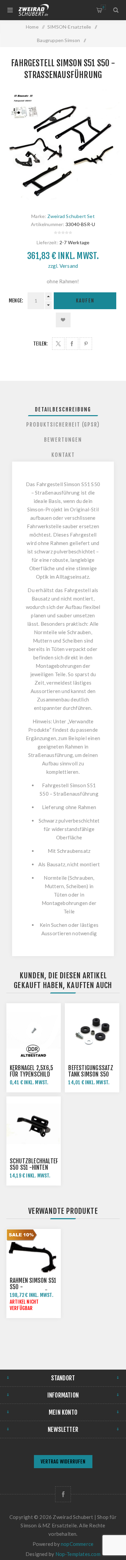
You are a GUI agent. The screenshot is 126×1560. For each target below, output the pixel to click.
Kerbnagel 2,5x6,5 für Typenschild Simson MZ (31, 1074)
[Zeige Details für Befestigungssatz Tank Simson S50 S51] (92, 1030)
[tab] (63, 409)
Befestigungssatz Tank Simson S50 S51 (90, 1074)
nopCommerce (77, 1544)
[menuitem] (63, 1462)
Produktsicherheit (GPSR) (63, 424)
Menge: (16, 300)
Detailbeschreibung (63, 409)
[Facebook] (63, 1494)
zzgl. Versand (63, 266)
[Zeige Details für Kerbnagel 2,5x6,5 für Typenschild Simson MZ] (33, 1030)
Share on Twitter (58, 343)
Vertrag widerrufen (63, 1461)
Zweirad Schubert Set (71, 216)
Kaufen (85, 300)
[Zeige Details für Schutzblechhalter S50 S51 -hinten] (33, 1123)
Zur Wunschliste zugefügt (63, 320)
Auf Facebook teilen (72, 343)
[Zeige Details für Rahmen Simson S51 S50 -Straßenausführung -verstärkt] (33, 1256)
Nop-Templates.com (77, 1554)
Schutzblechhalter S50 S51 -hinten (34, 1164)
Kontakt (63, 454)
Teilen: (40, 343)
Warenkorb (103, 7)
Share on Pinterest (86, 343)
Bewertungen (63, 439)
